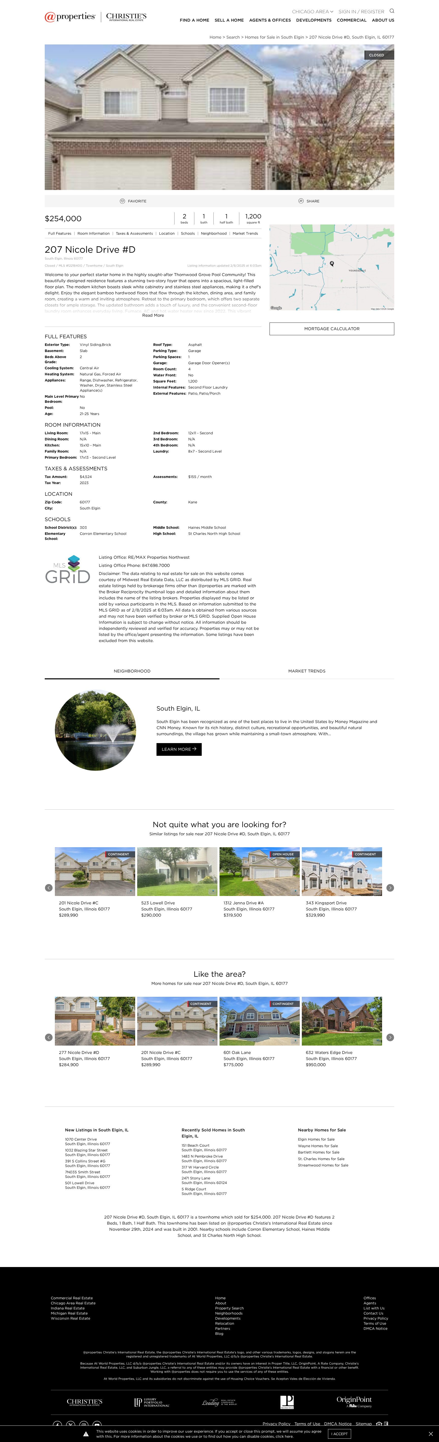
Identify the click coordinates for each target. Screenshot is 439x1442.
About (220, 1303)
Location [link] (167, 233)
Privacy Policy (376, 1318)
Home (220, 1298)
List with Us (374, 1308)
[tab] (132, 671)
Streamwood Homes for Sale (323, 1165)
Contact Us (373, 1313)
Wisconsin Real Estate (70, 1318)
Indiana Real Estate (68, 1308)
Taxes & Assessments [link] (135, 233)
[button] (332, 267)
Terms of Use (375, 1323)
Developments (314, 20)
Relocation (224, 1323)
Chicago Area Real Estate (73, 1303)
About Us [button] (383, 20)
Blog (219, 1334)
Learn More (177, 749)
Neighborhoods (229, 1313)
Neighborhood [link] (214, 233)
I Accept (339, 1434)
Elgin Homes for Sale (316, 1139)
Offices (370, 1298)
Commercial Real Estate (72, 1298)
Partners (222, 1328)
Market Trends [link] (245, 233)
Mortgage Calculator (332, 328)
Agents (370, 1303)
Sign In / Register (361, 11)
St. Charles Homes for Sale (321, 1159)
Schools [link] (188, 233)
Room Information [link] (94, 233)
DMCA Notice (375, 1328)
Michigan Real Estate (69, 1313)
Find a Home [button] (194, 20)
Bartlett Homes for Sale (318, 1152)
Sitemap (364, 1423)
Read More (153, 315)
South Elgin (114, 265)
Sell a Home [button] (229, 20)
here (289, 1436)
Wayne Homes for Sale (318, 1146)
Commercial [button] (352, 20)
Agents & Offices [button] (270, 20)
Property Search (229, 1308)
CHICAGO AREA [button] (310, 11)
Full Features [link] (60, 233)
